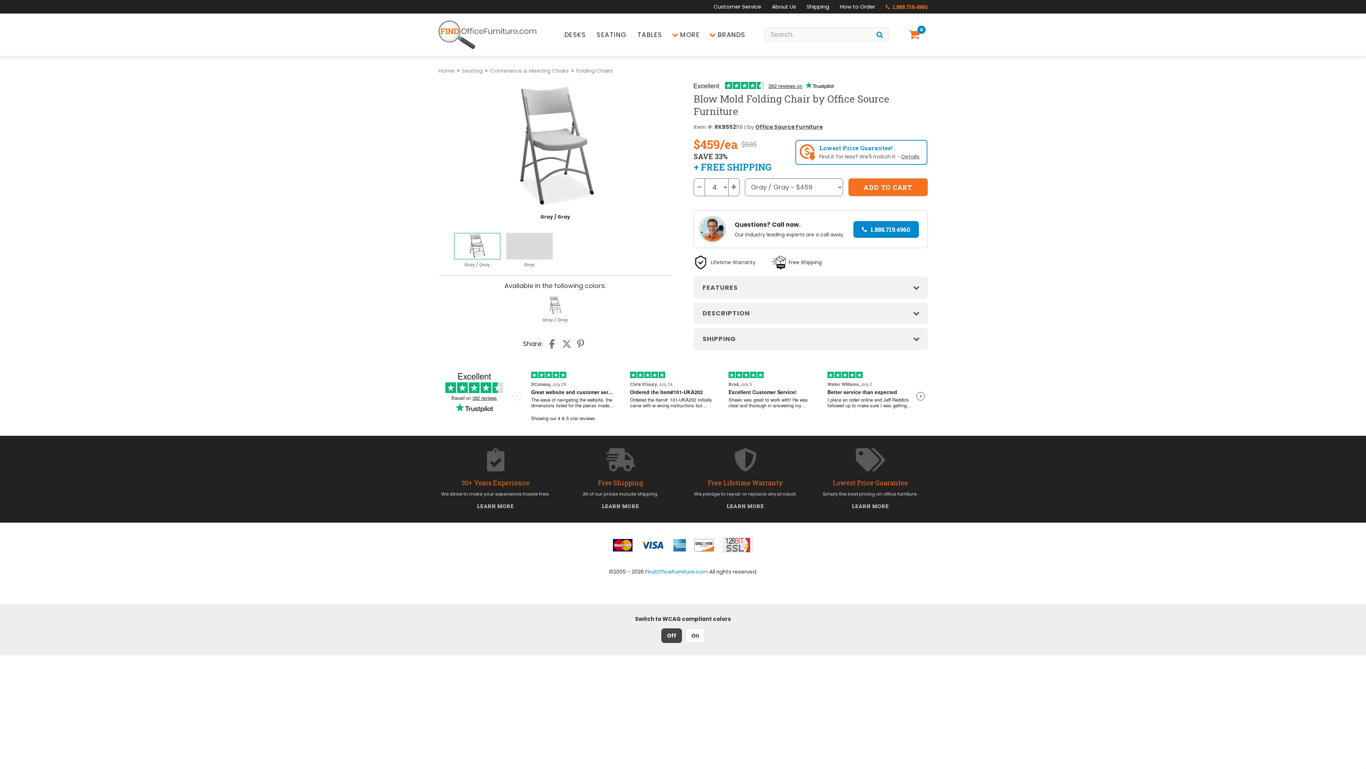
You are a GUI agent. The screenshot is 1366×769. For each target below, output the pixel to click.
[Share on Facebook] (552, 344)
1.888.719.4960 (909, 6)
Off (671, 635)
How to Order (857, 6)
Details (910, 156)
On (695, 635)
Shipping (818, 6)
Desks (575, 34)
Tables (649, 34)
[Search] (880, 34)
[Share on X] (566, 344)
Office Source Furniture (789, 127)
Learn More (495, 506)
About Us (784, 6)
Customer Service (737, 6)
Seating (612, 34)
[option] (477, 250)
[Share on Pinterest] (581, 344)
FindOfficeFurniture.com (676, 571)
